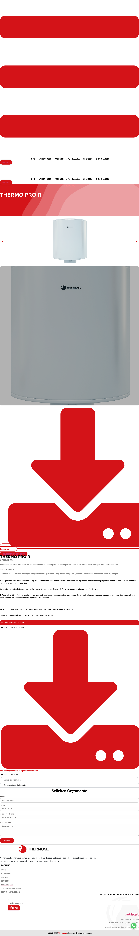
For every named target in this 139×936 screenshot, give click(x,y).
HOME (3, 870)
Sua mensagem (6, 822)
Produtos (69, 186)
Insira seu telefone (7, 814)
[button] (2, 241)
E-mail (2, 805)
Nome (2, 797)
